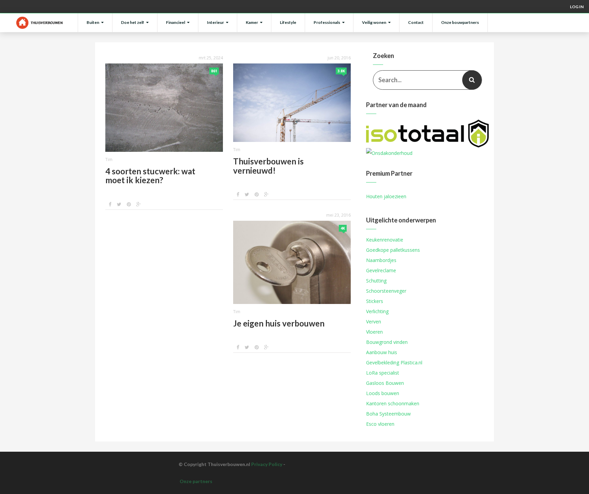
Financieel (175, 22)
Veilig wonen (374, 22)
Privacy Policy (266, 464)
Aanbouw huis (381, 352)
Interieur (215, 22)
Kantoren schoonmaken (392, 403)
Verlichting (377, 311)
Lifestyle (288, 22)
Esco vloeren (380, 424)
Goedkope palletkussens (393, 250)
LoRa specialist (382, 372)
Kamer (252, 22)
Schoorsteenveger (386, 291)
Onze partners (196, 481)
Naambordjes (381, 260)
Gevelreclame (381, 270)
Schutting (376, 280)
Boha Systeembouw (388, 413)
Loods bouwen (382, 393)
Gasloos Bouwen (385, 383)
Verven (373, 321)
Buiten (93, 22)
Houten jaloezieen (386, 196)
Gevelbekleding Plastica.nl (394, 362)
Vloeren (374, 332)
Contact (416, 22)
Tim (108, 159)
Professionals (327, 22)
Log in (577, 6)
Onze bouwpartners (460, 22)
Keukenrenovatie (384, 239)
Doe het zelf (132, 22)
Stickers (374, 301)
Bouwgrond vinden (387, 342)
